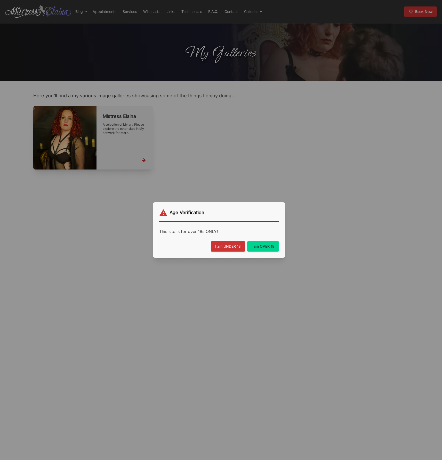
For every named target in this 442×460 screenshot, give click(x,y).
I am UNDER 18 (228, 246)
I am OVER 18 (263, 246)
